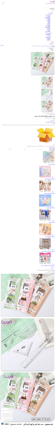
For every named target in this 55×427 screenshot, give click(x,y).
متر (49, 30)
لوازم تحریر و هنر (48, 14)
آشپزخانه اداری (48, 33)
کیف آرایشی (48, 39)
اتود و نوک (48, 16)
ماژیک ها (49, 18)
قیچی (49, 24)
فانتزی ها (49, 26)
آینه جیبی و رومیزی (47, 37)
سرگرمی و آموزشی (47, 25)
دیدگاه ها (52, 268)
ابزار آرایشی (48, 40)
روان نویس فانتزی (48, 17)
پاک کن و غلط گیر (48, 15)
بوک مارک (48, 23)
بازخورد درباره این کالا (52, 114)
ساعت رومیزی (48, 29)
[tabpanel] (27, 402)
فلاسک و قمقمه (48, 31)
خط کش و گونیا (48, 20)
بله (46, 113)
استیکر (49, 19)
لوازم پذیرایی (48, 35)
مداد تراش (48, 16)
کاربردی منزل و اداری (47, 34)
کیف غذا (49, 21)
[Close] (3, 3)
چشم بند (49, 38)
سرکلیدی (49, 30)
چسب (49, 22)
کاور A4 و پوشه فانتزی (47, 27)
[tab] (26, 268)
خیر (45, 113)
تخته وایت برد (48, 28)
